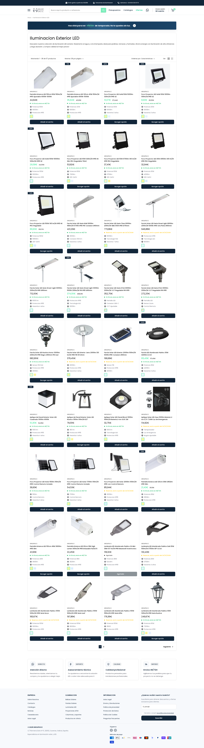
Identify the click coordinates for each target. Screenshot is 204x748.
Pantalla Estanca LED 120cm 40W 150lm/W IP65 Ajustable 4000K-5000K (83, 95)
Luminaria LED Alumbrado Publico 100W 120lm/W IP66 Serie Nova (45, 612)
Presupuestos (114, 10)
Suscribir (158, 718)
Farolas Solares (71, 703)
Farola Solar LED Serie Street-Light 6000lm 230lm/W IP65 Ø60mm (46, 289)
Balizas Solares (71, 699)
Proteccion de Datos (111, 711)
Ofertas (139, 10)
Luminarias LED (71, 707)
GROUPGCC (33, 91)
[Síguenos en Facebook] (111, 730)
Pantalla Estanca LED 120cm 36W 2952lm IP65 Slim (157, 483)
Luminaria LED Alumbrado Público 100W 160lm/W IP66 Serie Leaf (82, 612)
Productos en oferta (73, 718)
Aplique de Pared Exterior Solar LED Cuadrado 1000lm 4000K (43, 418)
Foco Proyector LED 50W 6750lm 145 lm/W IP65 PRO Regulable (120, 160)
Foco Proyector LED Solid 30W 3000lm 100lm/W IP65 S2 (155, 95)
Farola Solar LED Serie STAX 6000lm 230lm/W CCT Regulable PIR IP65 (117, 289)
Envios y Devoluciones (111, 703)
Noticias (30, 711)
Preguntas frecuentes (111, 718)
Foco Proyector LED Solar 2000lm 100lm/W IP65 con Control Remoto (120, 483)
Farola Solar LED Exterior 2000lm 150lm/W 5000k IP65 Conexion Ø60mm (120, 353)
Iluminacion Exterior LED (41, 18)
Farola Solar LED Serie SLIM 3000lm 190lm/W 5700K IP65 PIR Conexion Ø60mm (83, 224)
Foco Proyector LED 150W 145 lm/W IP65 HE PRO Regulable (46, 224)
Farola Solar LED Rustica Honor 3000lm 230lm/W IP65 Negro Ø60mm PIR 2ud (45, 353)
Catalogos (128, 10)
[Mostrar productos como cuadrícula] (169, 59)
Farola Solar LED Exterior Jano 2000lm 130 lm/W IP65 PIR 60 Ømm (83, 353)
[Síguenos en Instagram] (115, 730)
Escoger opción (121, 122)
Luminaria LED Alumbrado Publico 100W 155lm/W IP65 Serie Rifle (119, 612)
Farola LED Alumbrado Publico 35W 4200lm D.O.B (154, 353)
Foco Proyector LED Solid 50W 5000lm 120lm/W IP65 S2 (118, 95)
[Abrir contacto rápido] (147, 10)
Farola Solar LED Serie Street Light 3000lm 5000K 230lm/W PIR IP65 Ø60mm (83, 289)
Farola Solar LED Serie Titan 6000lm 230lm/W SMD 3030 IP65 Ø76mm (117, 224)
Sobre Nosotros (33, 699)
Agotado (120, 574)
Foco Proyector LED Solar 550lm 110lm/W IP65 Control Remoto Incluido (45, 483)
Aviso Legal (32, 718)
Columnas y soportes (73, 715)
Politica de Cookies (110, 715)
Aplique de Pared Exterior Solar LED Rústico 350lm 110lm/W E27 (80, 418)
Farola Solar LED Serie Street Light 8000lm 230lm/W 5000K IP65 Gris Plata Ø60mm (157, 224)
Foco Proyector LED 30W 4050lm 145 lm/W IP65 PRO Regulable (157, 160)
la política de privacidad (165, 713)
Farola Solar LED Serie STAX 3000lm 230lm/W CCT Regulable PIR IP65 (154, 289)
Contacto (31, 703)
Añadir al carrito (46, 122)
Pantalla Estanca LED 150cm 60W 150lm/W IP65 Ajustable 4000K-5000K (46, 95)
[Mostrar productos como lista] (172, 59)
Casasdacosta (33, 715)
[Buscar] (103, 10)
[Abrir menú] (30, 10)
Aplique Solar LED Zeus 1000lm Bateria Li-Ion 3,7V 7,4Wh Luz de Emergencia (157, 418)
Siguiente (167, 647)
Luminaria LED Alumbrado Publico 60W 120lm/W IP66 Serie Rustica (156, 612)
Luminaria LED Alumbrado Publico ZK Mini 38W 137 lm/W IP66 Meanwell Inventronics (120, 547)
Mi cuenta (160, 11)
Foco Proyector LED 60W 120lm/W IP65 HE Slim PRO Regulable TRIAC (82, 160)
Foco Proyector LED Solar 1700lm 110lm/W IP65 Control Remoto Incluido (83, 483)
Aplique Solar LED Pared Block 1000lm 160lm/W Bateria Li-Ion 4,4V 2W (118, 418)
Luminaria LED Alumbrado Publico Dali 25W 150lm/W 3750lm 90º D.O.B (157, 547)
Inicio (29, 18)
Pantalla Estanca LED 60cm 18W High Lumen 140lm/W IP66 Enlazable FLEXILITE (82, 547)
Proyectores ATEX (72, 711)
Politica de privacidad (111, 707)
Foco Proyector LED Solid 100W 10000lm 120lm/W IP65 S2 (45, 160)
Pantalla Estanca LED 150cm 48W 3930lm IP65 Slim (45, 547)
